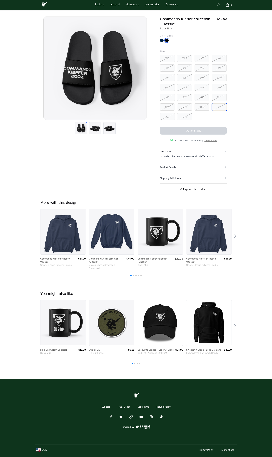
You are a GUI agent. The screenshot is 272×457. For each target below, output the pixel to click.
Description (166, 151)
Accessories (152, 4)
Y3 (202, 58)
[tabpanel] (95, 68)
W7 (167, 77)
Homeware (132, 4)
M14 (184, 116)
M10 (202, 97)
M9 (184, 97)
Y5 (167, 67)
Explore (99, 4)
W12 (184, 87)
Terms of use (227, 450)
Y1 (219, 106)
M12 (167, 106)
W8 (184, 77)
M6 (202, 87)
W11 (167, 87)
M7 (219, 87)
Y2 (167, 116)
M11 (219, 97)
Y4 (219, 58)
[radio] (167, 58)
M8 (167, 97)
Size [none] (162, 51)
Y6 (184, 67)
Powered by (128, 427)
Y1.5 (184, 58)
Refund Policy (163, 406)
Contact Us (143, 406)
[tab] (81, 128)
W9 (202, 77)
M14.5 (202, 106)
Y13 (167, 58)
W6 (219, 67)
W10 (219, 77)
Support (106, 406)
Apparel (115, 4)
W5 (202, 67)
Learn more (210, 140)
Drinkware (172, 4)
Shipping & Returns (170, 178)
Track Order (123, 406)
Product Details (168, 167)
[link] (63, 231)
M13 (184, 106)
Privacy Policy (206, 450)
